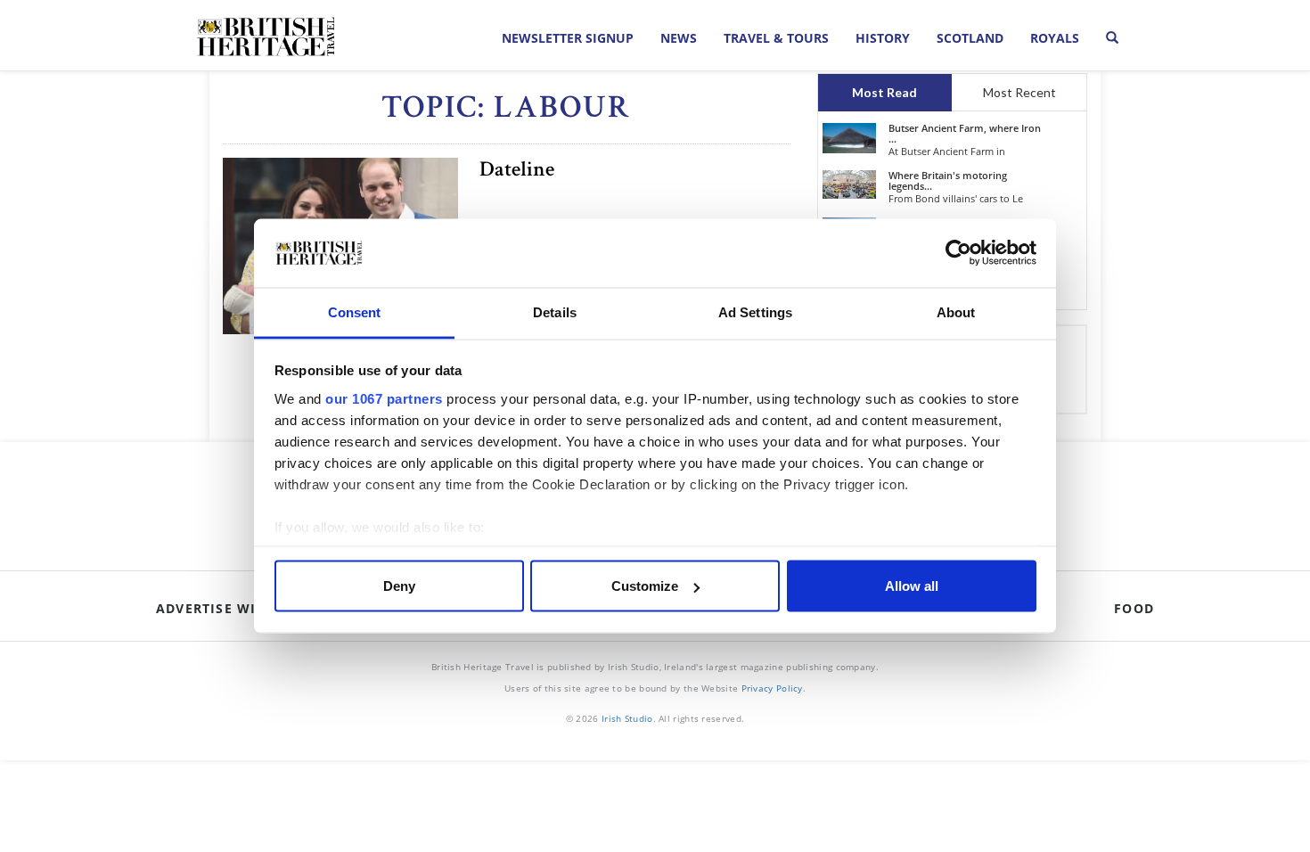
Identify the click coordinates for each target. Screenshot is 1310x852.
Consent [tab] (354, 311)
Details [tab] (555, 311)
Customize (644, 586)
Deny (399, 586)
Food (1134, 608)
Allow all (911, 586)
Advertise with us (227, 608)
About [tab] (956, 311)
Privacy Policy (772, 688)
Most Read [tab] (884, 92)
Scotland (970, 37)
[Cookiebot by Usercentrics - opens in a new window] (958, 253)
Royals (1054, 37)
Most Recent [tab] (1019, 92)
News (678, 37)
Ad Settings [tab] (755, 311)
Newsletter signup (568, 37)
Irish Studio (627, 718)
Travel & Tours (776, 37)
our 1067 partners (384, 398)
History (883, 37)
